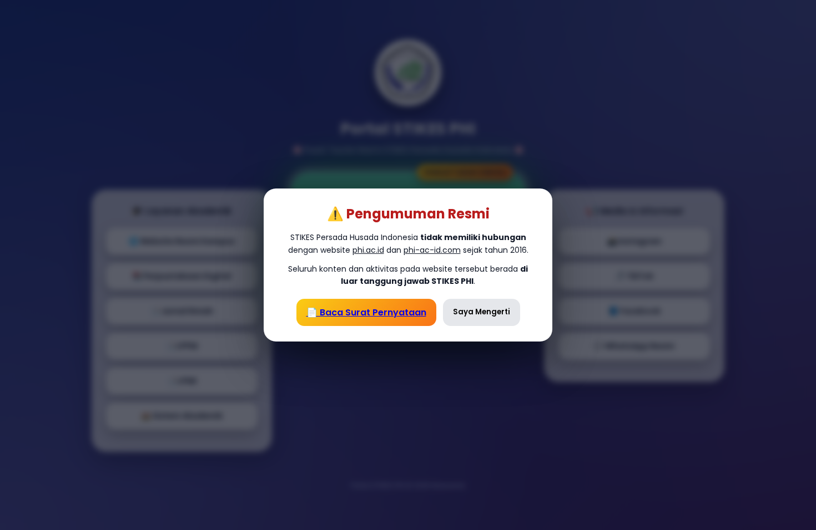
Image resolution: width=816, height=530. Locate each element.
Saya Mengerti (481, 312)
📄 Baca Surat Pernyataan (366, 312)
